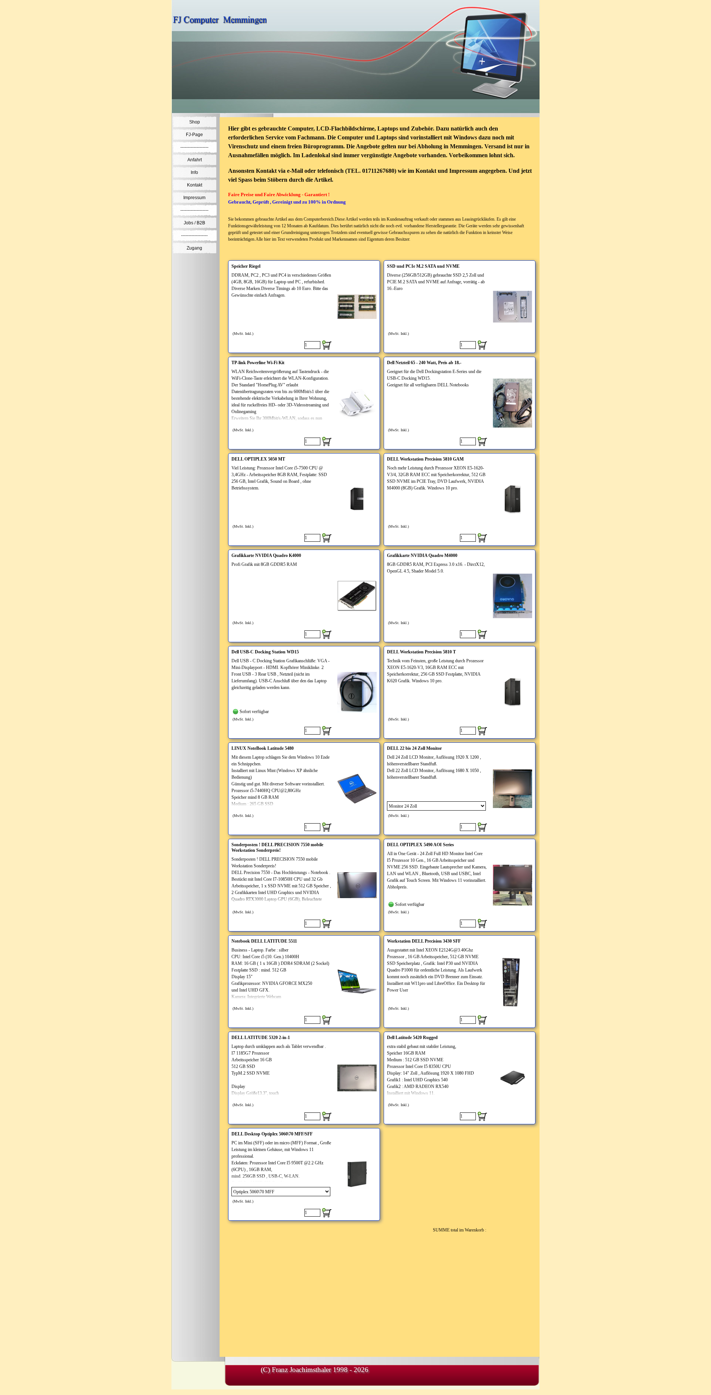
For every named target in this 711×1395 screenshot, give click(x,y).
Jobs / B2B (194, 222)
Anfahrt (194, 159)
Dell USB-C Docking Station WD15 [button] (265, 651)
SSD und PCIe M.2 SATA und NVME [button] (423, 266)
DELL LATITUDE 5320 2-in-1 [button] (260, 1037)
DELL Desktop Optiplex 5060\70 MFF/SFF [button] (272, 1134)
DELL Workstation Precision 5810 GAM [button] (425, 459)
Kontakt (194, 185)
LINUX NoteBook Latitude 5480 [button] (262, 748)
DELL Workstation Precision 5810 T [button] (421, 651)
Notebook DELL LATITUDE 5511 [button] (264, 941)
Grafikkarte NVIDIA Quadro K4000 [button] (266, 555)
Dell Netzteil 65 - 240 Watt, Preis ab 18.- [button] (424, 362)
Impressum (194, 197)
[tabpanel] (381, 187)
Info (194, 172)
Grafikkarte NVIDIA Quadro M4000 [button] (422, 555)
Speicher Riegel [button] (245, 266)
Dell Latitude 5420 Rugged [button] (412, 1037)
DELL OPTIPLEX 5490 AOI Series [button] (420, 844)
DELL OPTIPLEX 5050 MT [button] (258, 459)
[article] (304, 306)
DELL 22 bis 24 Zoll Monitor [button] (414, 748)
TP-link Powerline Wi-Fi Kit (257, 362)
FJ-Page (194, 134)
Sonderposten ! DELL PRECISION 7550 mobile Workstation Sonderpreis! (277, 847)
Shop (194, 122)
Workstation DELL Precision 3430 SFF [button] (424, 941)
